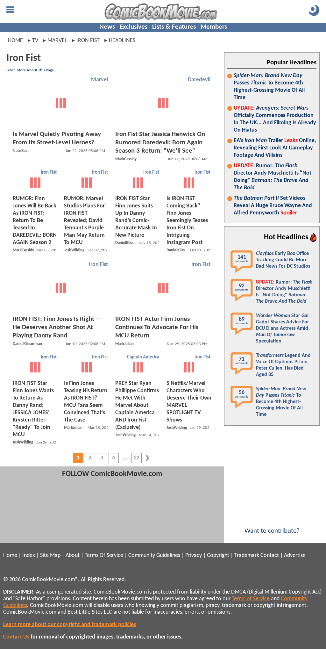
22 (136, 458)
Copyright (218, 555)
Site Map (50, 555)
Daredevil (199, 80)
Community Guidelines (154, 555)
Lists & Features (174, 27)
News (107, 27)
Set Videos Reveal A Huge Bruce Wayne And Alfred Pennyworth (273, 205)
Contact (269, 555)
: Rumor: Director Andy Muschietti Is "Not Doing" (272, 177)
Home (15, 41)
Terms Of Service (104, 555)
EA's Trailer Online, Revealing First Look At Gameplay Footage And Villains (275, 148)
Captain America (143, 357)
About (73, 555)
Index (28, 555)
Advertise (295, 555)
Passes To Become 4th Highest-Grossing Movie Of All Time (269, 87)
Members (214, 27)
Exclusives (133, 27)
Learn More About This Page (30, 70)
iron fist (88, 41)
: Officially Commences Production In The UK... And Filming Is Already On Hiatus (275, 119)
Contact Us (16, 637)
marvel (57, 41)
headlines (122, 41)
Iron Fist (49, 172)
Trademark (246, 555)
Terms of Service (251, 599)
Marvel (99, 80)
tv (35, 41)
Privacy (193, 555)
